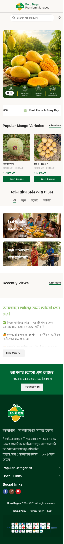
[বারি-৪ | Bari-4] (47, 147)
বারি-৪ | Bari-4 (41, 164)
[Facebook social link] (5, 491)
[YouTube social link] (18, 491)
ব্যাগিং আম (19, 168)
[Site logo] (32, 6)
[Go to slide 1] (8, 93)
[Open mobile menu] (4, 17)
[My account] (59, 17)
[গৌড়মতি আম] (16, 147)
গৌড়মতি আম (8, 164)
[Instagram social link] (11, 491)
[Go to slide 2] (11, 93)
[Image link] (16, 413)
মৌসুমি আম (8, 168)
